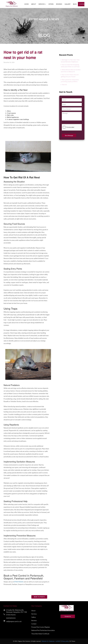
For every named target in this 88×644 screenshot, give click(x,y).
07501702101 (18, 582)
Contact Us (68, 616)
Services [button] (41, 4)
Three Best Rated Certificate (40, 634)
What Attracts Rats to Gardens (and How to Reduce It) (70, 70)
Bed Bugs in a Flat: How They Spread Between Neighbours (70, 60)
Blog (75, 4)
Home (26, 4)
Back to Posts (39, 597)
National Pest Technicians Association (43, 630)
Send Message (69, 135)
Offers (51, 4)
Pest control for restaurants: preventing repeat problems (70, 80)
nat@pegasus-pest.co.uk (13, 621)
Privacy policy (65, 641)
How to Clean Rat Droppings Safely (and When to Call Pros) (70, 65)
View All (64, 84)
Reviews (59, 4)
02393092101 (11, 618)
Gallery (67, 4)
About (33, 4)
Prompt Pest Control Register (40, 627)
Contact (81, 4)
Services (34, 614)
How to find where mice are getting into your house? (70, 75)
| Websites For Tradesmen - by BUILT (51, 641)
